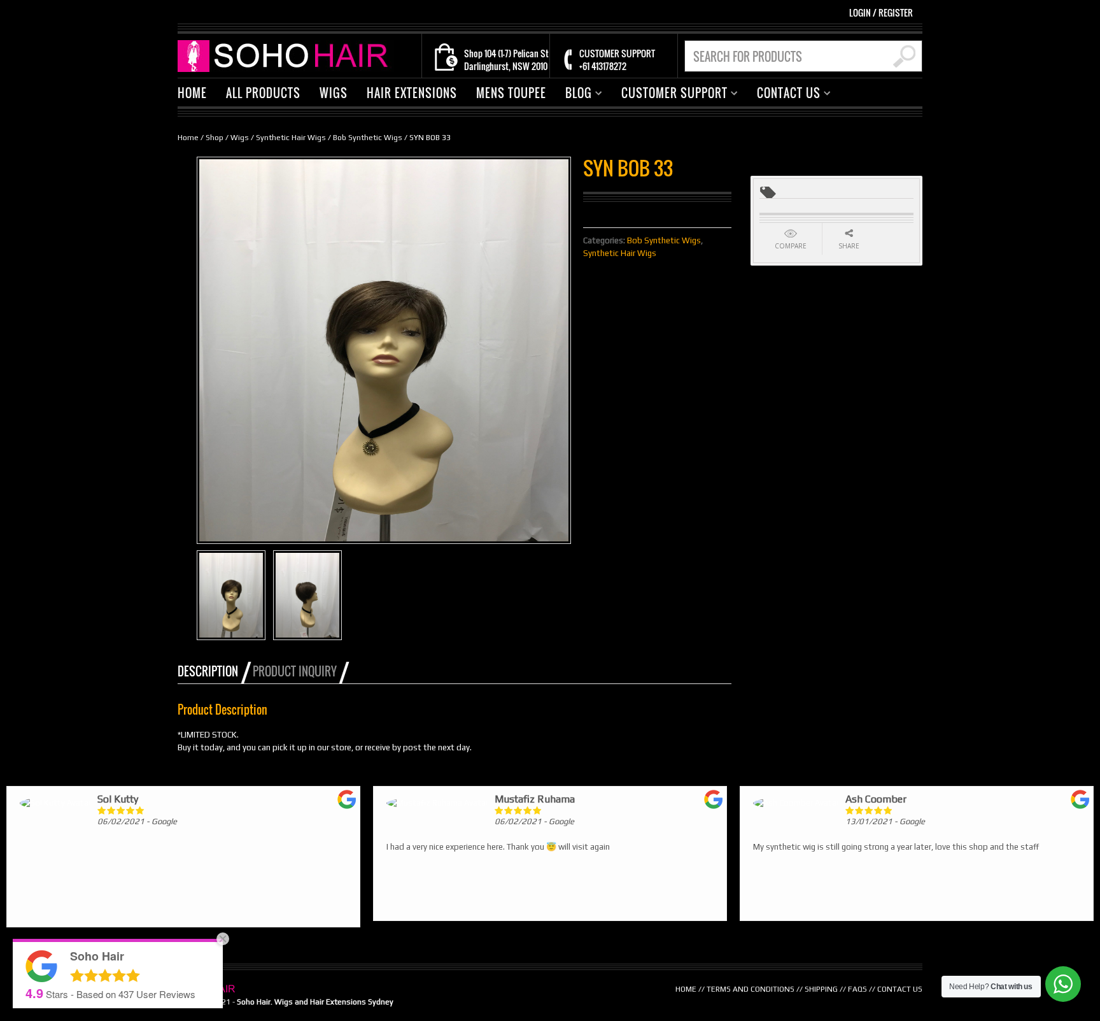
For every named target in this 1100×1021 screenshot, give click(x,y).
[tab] (214, 671)
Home (188, 137)
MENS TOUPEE (511, 93)
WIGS (334, 93)
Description (208, 671)
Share (848, 245)
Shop (214, 137)
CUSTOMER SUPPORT (670, 94)
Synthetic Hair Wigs (291, 137)
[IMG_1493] (307, 595)
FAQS (857, 989)
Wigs (239, 137)
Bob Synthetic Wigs (367, 137)
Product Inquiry (295, 671)
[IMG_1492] (231, 595)
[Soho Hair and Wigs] (286, 55)
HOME (192, 93)
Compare (791, 245)
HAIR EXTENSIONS (412, 93)
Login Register (881, 12)
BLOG (574, 94)
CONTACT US (784, 94)
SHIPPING (821, 989)
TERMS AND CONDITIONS (750, 989)
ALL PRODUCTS (263, 93)
